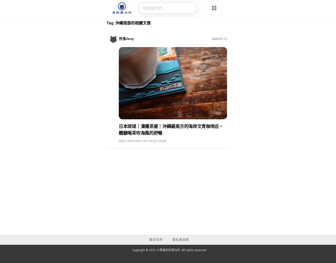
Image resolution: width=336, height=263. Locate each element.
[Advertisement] (168, 197)
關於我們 (156, 240)
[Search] (191, 8)
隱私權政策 (180, 240)
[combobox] (163, 8)
